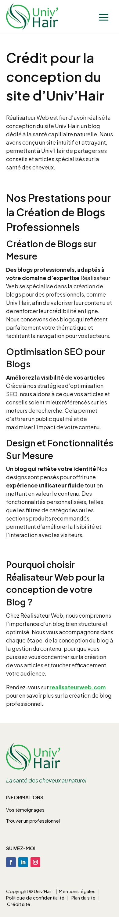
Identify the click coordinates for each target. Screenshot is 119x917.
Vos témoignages (25, 810)
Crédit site (18, 904)
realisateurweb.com (77, 687)
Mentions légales (77, 891)
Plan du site (83, 897)
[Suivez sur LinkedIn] (23, 862)
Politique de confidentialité (35, 897)
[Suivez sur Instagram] (35, 862)
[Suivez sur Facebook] (11, 862)
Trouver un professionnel (33, 821)
